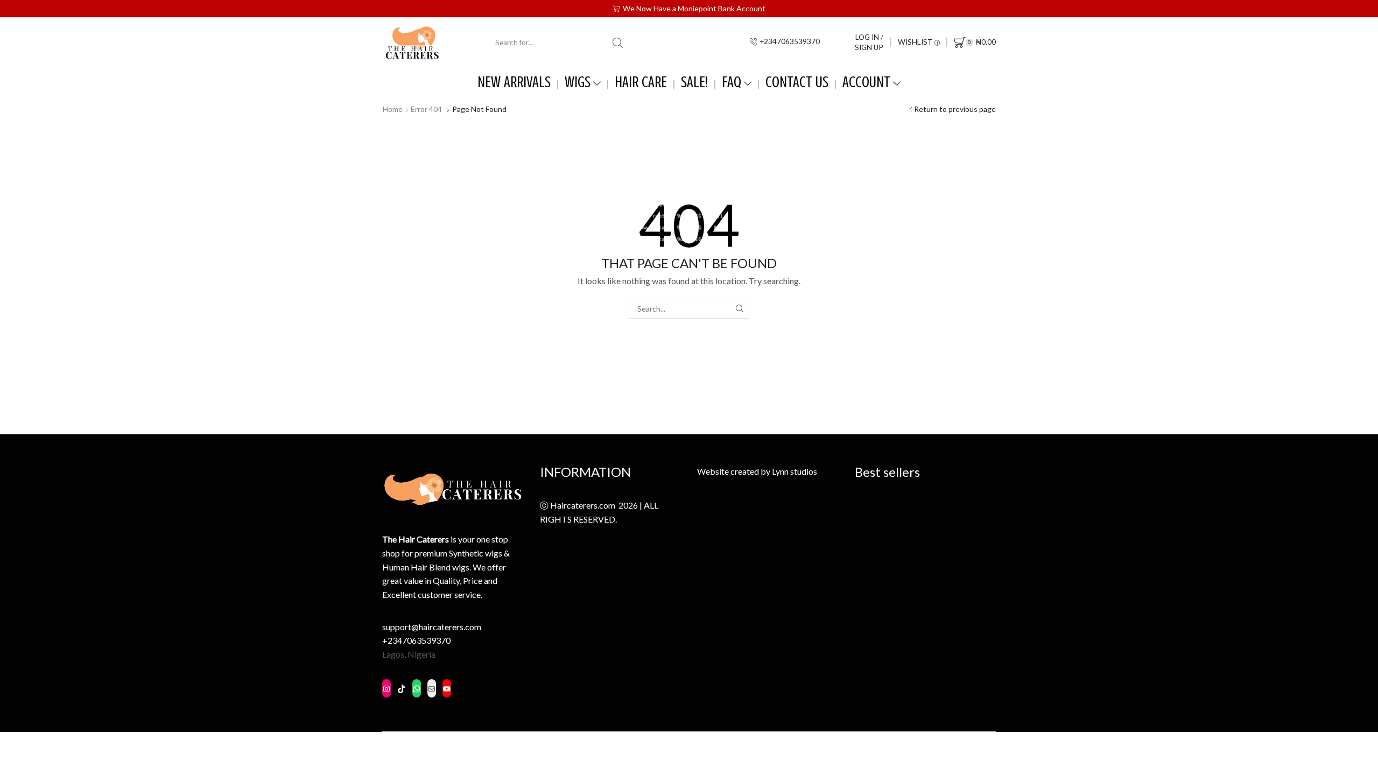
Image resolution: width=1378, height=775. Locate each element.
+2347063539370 (416, 640)
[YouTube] (446, 687)
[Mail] (431, 689)
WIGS (577, 82)
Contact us (796, 82)
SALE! (694, 82)
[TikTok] (401, 689)
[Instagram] (386, 690)
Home (393, 109)
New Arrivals (514, 82)
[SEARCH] (739, 309)
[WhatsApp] (416, 689)
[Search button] (618, 42)
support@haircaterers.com (431, 627)
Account (866, 82)
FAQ (731, 82)
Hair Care (641, 82)
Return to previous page (955, 109)
